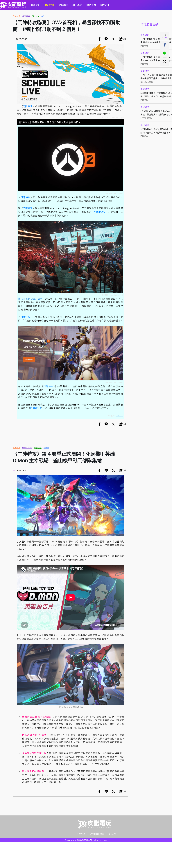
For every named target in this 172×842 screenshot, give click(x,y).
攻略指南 (63, 5)
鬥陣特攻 (16, 16)
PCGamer (119, 416)
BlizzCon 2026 (146, 82)
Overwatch (27, 447)
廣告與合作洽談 (97, 833)
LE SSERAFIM (146, 118)
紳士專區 (77, 5)
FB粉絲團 (81, 833)
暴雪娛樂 (26, 16)
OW (42, 16)
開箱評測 (49, 5)
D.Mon (46, 447)
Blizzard (35, 16)
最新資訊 (35, 5)
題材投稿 (112, 833)
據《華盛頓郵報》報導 (30, 298)
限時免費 (91, 5)
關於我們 (105, 5)
